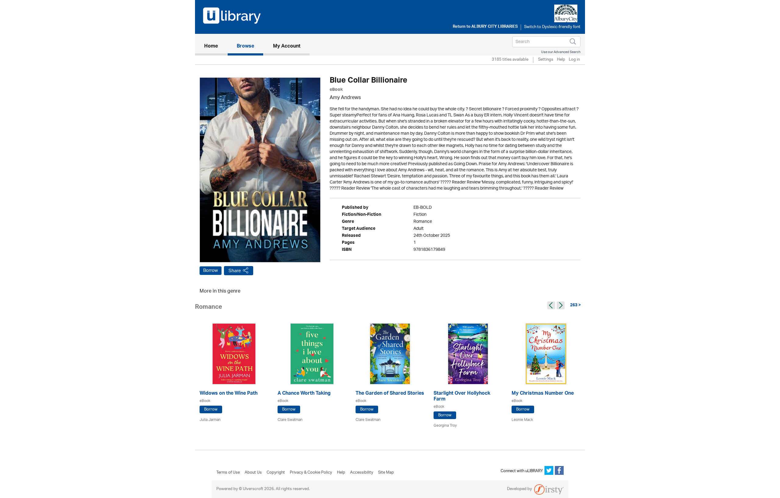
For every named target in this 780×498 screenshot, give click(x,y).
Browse (245, 47)
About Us (253, 472)
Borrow (210, 270)
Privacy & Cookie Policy (311, 472)
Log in (574, 60)
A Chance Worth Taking (304, 394)
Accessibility (361, 472)
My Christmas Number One (543, 394)
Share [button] (235, 270)
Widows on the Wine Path (228, 394)
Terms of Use (228, 472)
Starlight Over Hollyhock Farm (462, 397)
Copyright (276, 472)
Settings (545, 60)
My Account (286, 47)
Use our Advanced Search (560, 52)
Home (215, 46)
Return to (485, 27)
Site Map (386, 472)
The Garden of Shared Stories (390, 394)
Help (561, 60)
